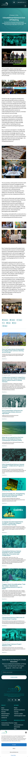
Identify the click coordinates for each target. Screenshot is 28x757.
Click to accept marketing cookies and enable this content (14, 57)
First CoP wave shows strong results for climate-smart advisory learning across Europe (13, 350)
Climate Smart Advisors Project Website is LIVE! (11, 644)
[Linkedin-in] (15, 699)
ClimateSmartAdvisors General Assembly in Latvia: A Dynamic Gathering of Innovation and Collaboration (11, 553)
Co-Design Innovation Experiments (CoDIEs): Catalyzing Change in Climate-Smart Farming (12, 523)
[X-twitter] (9, 699)
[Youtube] (19, 699)
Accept (14, 744)
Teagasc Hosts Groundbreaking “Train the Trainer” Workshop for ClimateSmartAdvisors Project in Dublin (13, 586)
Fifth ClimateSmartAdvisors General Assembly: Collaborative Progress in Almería (13, 466)
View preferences (14, 752)
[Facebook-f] (12, 699)
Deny (14, 748)
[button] (26, 732)
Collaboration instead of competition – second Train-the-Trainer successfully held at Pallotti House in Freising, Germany (14, 379)
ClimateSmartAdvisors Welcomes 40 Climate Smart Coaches (13, 618)
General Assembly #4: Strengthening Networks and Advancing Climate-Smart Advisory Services (13, 495)
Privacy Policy (13, 755)
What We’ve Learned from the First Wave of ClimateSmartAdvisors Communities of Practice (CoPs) (12, 439)
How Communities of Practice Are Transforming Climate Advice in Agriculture (12, 412)
